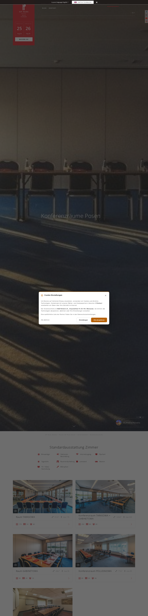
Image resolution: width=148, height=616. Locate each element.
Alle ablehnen (45, 320)
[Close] (97, 2)
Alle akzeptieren (99, 320)
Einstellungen (83, 320)
